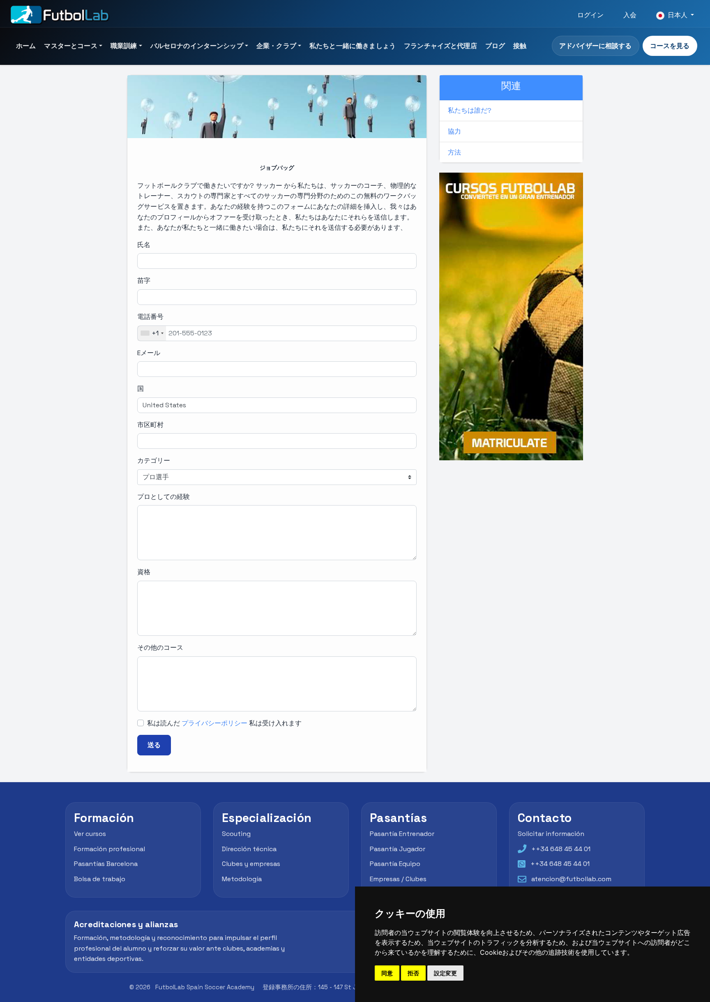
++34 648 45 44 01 (560, 849)
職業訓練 (124, 46)
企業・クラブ (276, 46)
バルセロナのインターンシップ (196, 46)
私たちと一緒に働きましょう (352, 46)
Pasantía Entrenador (402, 833)
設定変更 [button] (445, 973)
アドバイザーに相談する (595, 46)
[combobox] (152, 333)
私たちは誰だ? (469, 110)
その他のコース (160, 647)
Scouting (236, 833)
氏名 (143, 244)
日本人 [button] (677, 15)
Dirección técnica (249, 849)
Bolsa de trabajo (99, 879)
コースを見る (669, 46)
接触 (519, 46)
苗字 (143, 280)
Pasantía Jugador (397, 849)
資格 (143, 572)
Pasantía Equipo (395, 863)
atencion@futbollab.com (571, 879)
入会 (629, 15)
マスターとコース (70, 46)
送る (154, 745)
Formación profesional (109, 849)
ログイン (590, 15)
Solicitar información (551, 833)
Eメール (148, 353)
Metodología (242, 879)
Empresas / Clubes (398, 879)
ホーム (26, 46)
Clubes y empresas (251, 863)
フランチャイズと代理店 (440, 46)
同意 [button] (387, 973)
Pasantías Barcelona (106, 863)
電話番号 (150, 316)
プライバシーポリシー (214, 723)
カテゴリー (153, 460)
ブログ (495, 46)
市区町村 (150, 424)
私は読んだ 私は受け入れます (224, 723)
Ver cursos (90, 833)
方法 (454, 152)
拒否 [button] (413, 973)
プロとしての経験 (163, 496)
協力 (454, 131)
